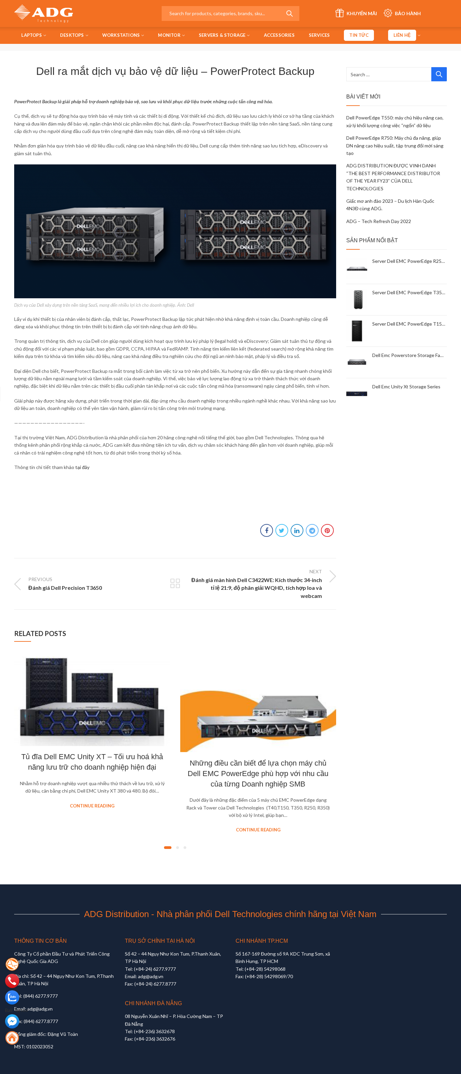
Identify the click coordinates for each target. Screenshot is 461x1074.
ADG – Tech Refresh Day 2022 (378, 221)
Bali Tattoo (16, 1010)
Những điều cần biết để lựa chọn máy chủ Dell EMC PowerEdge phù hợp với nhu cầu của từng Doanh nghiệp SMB (258, 773)
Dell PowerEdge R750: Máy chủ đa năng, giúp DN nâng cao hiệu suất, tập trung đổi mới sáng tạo (394, 145)
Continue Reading (92, 805)
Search (289, 13)
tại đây (81, 467)
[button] (168, 848)
